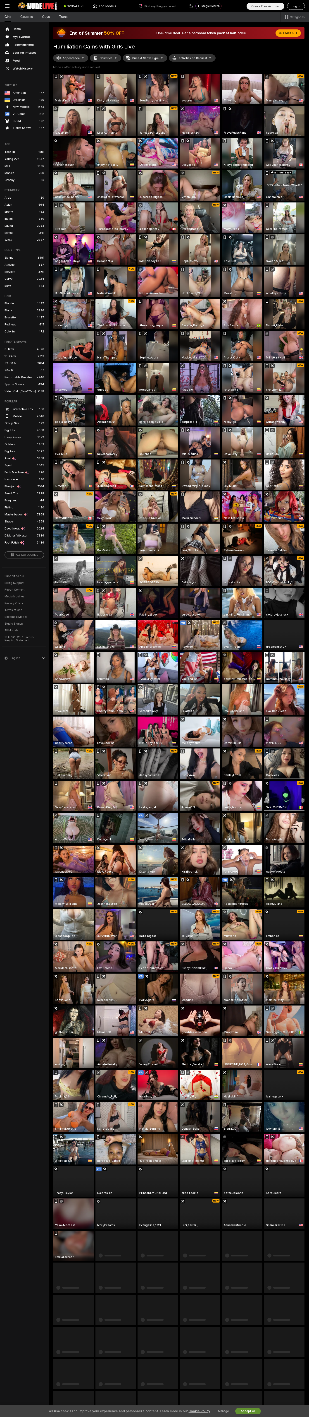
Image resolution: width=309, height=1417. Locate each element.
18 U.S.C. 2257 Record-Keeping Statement (20, 639)
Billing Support (14, 583)
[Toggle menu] (7, 6)
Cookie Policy (199, 1411)
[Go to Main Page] (37, 6)
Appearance (71, 58)
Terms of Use (13, 610)
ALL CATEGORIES (27, 554)
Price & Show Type (145, 58)
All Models (11, 630)
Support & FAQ (14, 576)
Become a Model (16, 616)
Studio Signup (14, 623)
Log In (296, 6)
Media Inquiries (14, 596)
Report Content (14, 589)
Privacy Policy (14, 603)
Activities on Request (192, 58)
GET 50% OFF (288, 33)
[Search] (191, 6)
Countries (106, 58)
